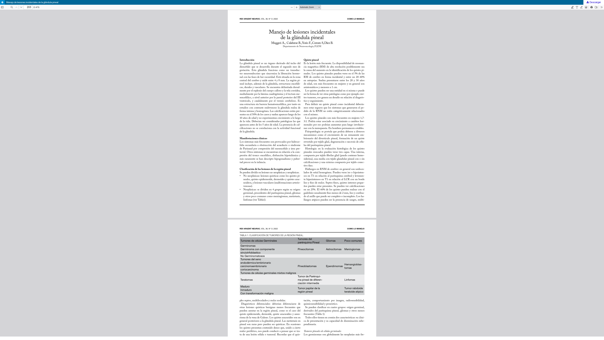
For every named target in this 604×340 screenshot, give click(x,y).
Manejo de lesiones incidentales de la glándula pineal (32, 2)
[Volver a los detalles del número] (2, 2)
